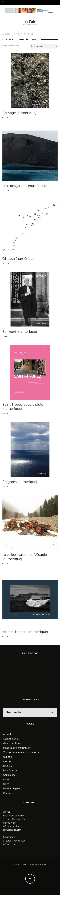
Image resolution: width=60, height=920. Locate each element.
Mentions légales (12, 788)
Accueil (7, 734)
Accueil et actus (11, 738)
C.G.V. (6, 784)
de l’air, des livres (12, 743)
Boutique (7, 766)
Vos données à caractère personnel (21, 752)
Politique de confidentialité (17, 748)
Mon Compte (10, 770)
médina (7, 761)
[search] (52, 712)
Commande (9, 775)
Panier (6, 779)
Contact (7, 793)
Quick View (30, 80)
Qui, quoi (7, 757)
